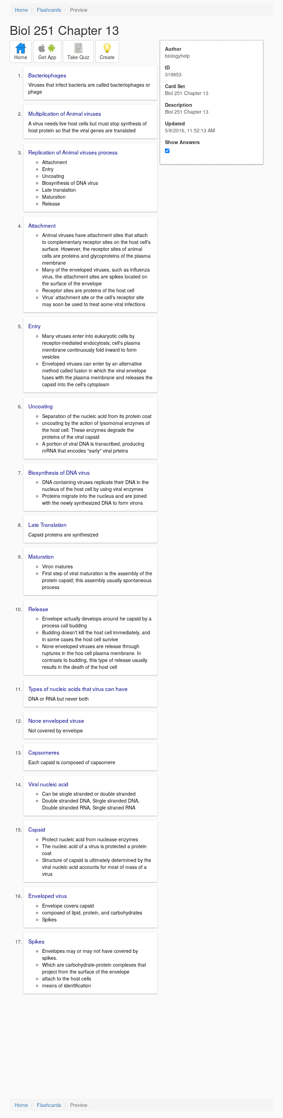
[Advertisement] (215, 232)
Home (21, 9)
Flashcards (49, 9)
